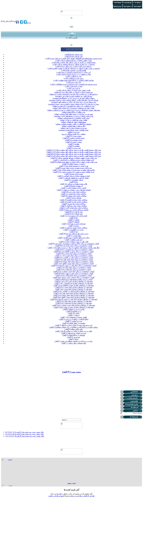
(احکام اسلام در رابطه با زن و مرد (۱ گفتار (73, 319)
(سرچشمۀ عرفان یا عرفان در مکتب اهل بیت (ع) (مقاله (73, 92)
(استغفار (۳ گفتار (73, 222)
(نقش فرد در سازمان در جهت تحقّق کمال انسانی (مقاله (73, 114)
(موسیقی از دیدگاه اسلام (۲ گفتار (73, 335)
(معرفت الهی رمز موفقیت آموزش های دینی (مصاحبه (73, 96)
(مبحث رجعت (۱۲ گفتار (73, 142)
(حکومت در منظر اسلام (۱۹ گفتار (73, 323)
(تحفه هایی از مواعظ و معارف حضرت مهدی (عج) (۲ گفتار (74, 307)
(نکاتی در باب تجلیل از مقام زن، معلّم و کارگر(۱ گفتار (73, 331)
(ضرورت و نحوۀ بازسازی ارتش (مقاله (74, 128)
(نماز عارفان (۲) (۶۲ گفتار (74, 214)
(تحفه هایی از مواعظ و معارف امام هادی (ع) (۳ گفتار (73, 303)
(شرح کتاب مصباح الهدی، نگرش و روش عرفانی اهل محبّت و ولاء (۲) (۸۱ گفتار (73, 152)
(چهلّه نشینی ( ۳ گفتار (73, 236)
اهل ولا (59, 494)
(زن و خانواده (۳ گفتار (73, 311)
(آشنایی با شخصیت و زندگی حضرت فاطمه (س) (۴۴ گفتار (73, 251)
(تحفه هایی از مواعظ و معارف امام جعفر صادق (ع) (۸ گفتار (73, 295)
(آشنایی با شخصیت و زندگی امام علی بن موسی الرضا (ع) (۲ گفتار (73, 265)
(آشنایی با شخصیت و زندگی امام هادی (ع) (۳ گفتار (73, 269)
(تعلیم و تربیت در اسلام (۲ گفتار (73, 309)
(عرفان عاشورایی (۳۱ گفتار (73, 180)
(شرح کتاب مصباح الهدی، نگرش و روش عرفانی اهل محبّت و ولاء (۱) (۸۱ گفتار (73, 150)
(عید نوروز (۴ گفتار (73, 337)
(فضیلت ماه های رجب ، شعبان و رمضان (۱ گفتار (74, 190)
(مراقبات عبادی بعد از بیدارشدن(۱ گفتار (73, 228)
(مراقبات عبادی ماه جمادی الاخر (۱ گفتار (73, 208)
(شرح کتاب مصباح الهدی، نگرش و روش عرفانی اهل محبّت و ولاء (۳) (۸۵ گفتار (73, 154)
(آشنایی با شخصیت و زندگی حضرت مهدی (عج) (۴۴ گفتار (73, 273)
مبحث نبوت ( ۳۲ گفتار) (71, 372)
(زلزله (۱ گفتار (74, 339)
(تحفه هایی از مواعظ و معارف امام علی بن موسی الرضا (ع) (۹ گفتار (73, 299)
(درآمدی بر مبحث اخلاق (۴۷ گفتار (73, 164)
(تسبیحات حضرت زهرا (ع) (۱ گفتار (74, 224)
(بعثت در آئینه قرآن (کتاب (73, 86)
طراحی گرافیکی (89, 496)
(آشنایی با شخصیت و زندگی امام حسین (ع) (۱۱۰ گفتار (73, 255)
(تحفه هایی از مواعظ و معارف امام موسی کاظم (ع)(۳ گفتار (73, 297)
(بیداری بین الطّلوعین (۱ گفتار (73, 230)
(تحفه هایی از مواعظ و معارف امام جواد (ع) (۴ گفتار (74, 301)
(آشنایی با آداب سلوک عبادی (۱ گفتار (73, 188)
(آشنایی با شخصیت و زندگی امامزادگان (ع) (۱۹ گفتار (73, 275)
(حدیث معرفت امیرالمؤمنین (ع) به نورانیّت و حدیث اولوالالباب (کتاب (73, 84)
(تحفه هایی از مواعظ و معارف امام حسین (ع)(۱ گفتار (73, 289)
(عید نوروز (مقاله (74, 132)
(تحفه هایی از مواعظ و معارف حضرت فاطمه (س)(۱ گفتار (73, 285)
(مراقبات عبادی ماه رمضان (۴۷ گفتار (74, 196)
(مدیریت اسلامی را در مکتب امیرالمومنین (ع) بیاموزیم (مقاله (74, 106)
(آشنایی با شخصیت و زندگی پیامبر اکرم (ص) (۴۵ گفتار (73, 245)
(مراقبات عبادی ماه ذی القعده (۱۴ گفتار (73, 200)
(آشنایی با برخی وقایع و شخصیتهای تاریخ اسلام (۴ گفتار (73, 279)
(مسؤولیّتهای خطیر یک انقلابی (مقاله (73, 122)
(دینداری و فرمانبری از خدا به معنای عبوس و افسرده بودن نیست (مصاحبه (73, 104)
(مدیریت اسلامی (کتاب (73, 76)
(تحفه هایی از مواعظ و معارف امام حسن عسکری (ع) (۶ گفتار (73, 305)
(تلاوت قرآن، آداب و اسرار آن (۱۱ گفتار (73, 216)
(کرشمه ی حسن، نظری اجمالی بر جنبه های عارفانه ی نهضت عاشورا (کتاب (74, 68)
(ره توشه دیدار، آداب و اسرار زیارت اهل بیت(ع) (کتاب (73, 66)
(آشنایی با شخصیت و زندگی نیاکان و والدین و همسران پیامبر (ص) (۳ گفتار (73, 243)
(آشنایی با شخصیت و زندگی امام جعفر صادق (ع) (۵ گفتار (73, 261)
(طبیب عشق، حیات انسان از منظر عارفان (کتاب (73, 90)
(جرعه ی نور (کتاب (73, 88)
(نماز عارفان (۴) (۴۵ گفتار (74, 54)
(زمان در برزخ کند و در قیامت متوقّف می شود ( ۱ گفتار (74, 341)
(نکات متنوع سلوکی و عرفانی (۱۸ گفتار (73, 184)
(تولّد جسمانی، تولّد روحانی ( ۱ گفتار (73, 343)
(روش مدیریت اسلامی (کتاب (74, 78)
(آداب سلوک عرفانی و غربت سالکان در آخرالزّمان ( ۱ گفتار (73, 160)
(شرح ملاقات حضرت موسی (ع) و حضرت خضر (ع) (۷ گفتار (73, 172)
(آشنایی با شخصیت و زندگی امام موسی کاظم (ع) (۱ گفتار (74, 263)
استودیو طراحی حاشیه (56, 496)
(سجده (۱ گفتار (73, 226)
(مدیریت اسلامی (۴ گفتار (73, 321)
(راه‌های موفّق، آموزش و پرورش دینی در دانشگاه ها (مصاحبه (74, 98)
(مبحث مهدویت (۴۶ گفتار (73, 140)
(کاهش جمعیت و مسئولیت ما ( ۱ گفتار (73, 317)
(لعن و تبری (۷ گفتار (74, 148)
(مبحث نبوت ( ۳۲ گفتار (73, 136)
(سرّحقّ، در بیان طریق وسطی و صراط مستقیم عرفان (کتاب (74, 64)
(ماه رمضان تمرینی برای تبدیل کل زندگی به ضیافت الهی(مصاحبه (73, 102)
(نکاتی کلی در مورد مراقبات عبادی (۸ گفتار (73, 241)
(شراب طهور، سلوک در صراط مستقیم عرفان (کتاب (73, 60)
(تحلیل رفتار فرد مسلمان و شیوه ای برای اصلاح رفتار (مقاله (73, 108)
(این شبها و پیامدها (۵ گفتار (73, 186)
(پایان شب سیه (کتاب (73, 82)
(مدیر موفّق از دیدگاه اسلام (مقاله (73, 112)
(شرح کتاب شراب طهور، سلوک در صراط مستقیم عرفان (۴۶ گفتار (73, 158)
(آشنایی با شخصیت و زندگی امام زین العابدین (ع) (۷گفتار (73, 257)
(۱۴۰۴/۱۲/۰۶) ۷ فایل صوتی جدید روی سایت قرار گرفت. (24, 431)
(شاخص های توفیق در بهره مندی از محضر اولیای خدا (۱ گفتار (74, 170)
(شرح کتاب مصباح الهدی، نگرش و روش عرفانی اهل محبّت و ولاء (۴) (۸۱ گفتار (73, 156)
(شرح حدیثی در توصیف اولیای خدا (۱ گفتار (73, 166)
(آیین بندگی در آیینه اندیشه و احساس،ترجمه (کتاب (74, 72)
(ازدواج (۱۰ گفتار (73, 315)
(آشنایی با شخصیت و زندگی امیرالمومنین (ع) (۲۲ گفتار (73, 249)
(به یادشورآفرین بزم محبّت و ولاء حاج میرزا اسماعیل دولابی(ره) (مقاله (73, 94)
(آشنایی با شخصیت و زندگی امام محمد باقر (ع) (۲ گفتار (74, 259)
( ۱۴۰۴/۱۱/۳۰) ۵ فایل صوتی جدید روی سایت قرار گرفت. (24, 435)
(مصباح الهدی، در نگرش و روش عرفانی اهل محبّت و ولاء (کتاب (74, 62)
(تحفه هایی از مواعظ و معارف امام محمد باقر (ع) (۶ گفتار (74, 293)
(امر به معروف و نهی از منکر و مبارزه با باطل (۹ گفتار (73, 325)
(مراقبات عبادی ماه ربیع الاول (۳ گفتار (73, 206)
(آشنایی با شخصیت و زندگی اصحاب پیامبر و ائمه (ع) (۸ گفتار (73, 277)
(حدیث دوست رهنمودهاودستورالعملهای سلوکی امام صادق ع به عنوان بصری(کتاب (73, 58)
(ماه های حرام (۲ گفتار (73, 198)
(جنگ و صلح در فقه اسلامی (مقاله (73, 126)
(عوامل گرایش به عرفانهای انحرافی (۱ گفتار (73, 178)
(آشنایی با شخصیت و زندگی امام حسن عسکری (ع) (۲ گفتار (73, 271)
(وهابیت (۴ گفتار (73, 144)
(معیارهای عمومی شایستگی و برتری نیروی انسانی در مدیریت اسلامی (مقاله (73, 110)
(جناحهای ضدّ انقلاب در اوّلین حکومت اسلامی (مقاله (73, 124)
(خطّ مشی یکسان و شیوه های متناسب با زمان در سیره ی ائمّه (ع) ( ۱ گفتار (74, 247)
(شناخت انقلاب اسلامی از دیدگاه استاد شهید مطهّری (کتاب (73, 80)
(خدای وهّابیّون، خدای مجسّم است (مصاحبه (73, 130)
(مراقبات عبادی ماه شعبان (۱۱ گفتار (73, 194)
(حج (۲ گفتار (73, 232)
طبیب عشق (71, 483)
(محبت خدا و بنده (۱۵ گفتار (73, 174)
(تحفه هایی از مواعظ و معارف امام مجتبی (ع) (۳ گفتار (73, 287)
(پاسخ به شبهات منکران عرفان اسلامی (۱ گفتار (73, 176)
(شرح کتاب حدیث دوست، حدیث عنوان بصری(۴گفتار (73, 168)
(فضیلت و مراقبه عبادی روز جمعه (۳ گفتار (73, 210)
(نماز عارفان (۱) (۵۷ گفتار (74, 212)
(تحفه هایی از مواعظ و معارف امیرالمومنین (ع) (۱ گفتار (73, 283)
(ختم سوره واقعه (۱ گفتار (73, 239)
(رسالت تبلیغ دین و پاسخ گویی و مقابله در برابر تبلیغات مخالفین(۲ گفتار (73, 327)
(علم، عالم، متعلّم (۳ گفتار (73, 329)
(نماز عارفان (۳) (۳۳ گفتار (74, 56)
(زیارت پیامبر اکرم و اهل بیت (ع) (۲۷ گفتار (73, 234)
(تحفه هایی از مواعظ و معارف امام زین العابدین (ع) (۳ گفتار (73, 291)
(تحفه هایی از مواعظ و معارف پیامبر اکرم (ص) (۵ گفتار (74, 281)
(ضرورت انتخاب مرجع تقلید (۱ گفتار (73, 333)
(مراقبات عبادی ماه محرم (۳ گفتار (74, 204)
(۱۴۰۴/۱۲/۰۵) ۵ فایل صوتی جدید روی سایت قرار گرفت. (24, 433)
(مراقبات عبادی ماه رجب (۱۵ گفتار (73, 192)
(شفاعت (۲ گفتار (74, 146)
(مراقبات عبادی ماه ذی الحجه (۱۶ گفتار (73, 202)
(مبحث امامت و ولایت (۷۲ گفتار (74, 138)
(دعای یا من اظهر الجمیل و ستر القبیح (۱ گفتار (74, 238)
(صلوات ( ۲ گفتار (73, 220)
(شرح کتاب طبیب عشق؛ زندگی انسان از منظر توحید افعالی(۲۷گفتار (73, 162)
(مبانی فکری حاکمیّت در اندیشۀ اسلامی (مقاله (74, 118)
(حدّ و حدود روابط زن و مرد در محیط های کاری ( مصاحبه (73, 116)
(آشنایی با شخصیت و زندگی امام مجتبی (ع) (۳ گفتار (73, 253)
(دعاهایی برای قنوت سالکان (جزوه (74, 134)
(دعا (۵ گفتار (73, 182)
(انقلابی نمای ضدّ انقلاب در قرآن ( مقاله (73, 120)
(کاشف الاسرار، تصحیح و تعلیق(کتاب (73, 70)
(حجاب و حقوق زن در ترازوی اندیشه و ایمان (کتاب (73, 74)
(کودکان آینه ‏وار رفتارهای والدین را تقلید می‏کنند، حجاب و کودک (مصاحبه (73, 100)
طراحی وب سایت (75, 496)
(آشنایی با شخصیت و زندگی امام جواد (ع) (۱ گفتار (74, 267)
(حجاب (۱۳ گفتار (73, 313)
